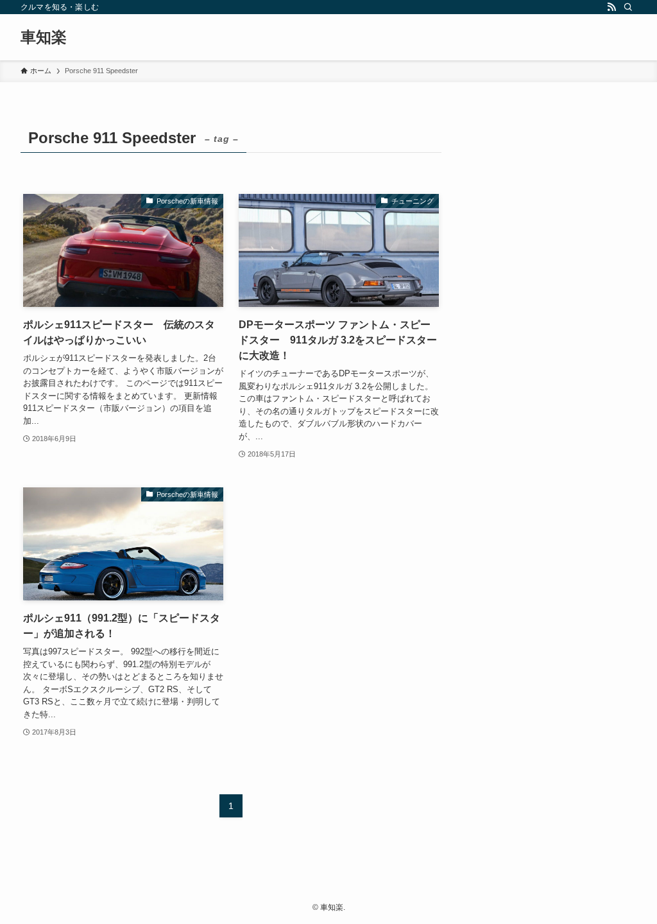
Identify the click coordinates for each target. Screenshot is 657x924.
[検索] (628, 7)
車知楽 (44, 37)
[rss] (611, 7)
